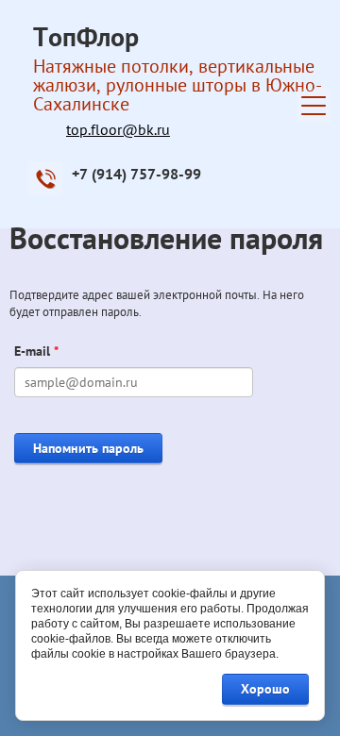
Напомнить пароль (88, 448)
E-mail (36, 351)
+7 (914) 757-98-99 (136, 173)
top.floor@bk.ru (118, 129)
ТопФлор (86, 36)
